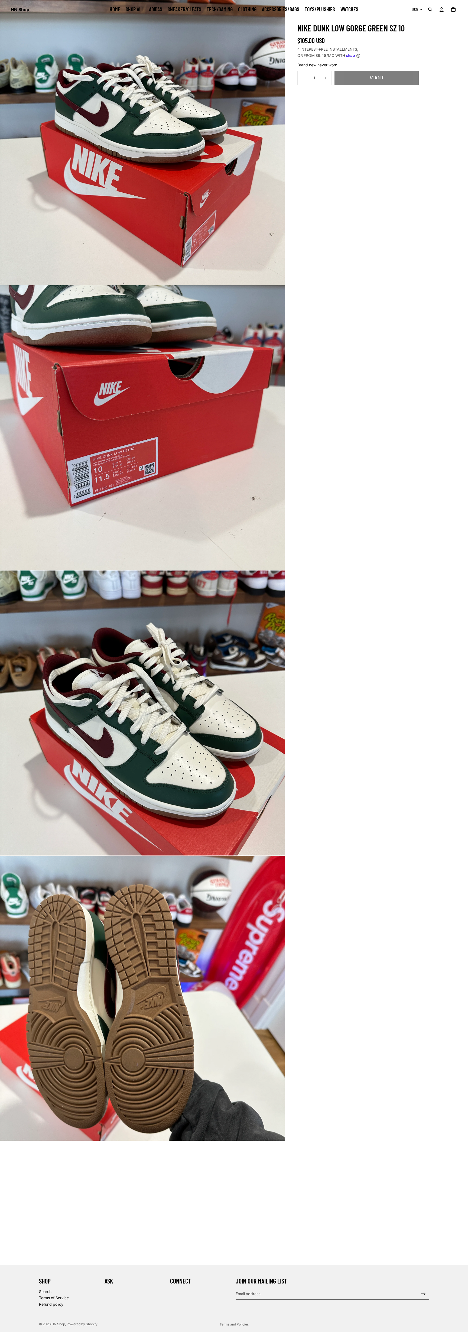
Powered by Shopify (82, 1324)
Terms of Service (54, 1297)
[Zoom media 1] (142, 142)
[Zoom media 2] (142, 427)
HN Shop (58, 1324)
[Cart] (453, 9)
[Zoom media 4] (142, 998)
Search (45, 1291)
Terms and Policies (234, 1324)
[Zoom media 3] (142, 713)
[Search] (430, 9)
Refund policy (51, 1304)
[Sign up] (423, 1293)
